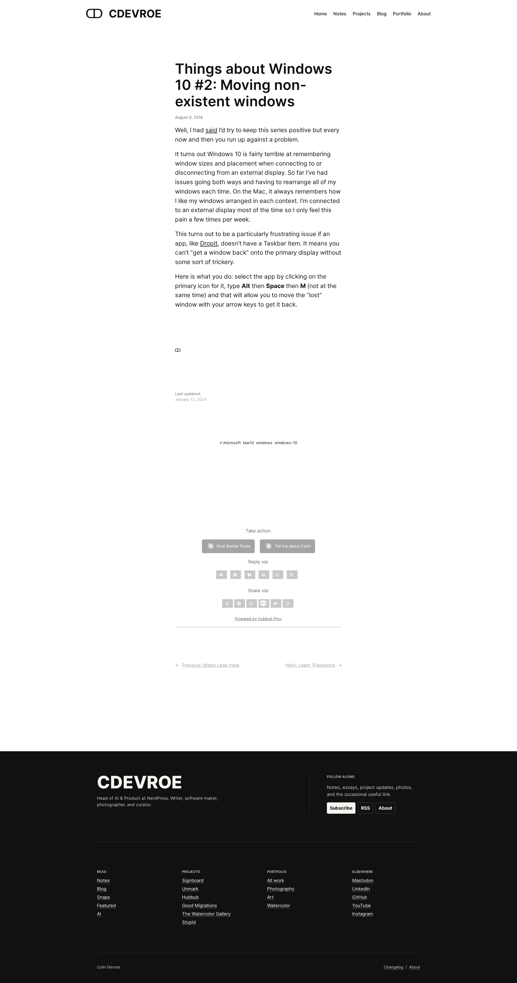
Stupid (189, 922)
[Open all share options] (227, 603)
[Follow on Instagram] (278, 574)
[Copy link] (288, 603)
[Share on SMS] (263, 603)
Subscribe (341, 808)
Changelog (393, 967)
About (385, 808)
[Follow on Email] (221, 574)
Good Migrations (199, 905)
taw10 (248, 442)
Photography (280, 888)
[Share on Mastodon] (239, 603)
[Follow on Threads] (292, 574)
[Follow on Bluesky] (249, 574)
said (211, 130)
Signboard (193, 880)
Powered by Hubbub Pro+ (258, 618)
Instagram (362, 914)
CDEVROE (135, 13)
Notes (103, 880)
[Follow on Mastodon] (235, 574)
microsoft (232, 442)
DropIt (209, 243)
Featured (106, 905)
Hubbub (190, 897)
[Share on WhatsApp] (251, 603)
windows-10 (286, 442)
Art (270, 897)
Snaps (103, 897)
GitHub (359, 897)
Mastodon (362, 880)
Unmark (190, 888)
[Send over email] (276, 603)
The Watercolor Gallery (206, 914)
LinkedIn (361, 888)
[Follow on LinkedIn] (263, 574)
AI (99, 914)
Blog (101, 888)
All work (275, 880)
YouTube (361, 905)
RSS (365, 808)
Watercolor (278, 905)
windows (264, 442)
